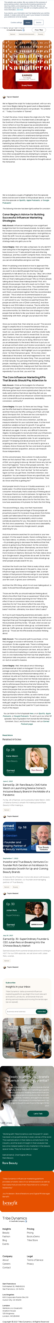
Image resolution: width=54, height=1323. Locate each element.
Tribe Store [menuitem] (32, 1240)
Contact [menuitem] (7, 1267)
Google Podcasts (21, 716)
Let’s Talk (38, 1113)
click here (20, 10)
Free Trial (39, 30)
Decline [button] (38, 22)
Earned (12, 34)
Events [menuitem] (6, 1244)
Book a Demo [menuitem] (33, 1236)
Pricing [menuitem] (30, 1232)
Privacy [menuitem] (30, 1263)
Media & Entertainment (26, 34)
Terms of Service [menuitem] (35, 1260)
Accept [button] (28, 22)
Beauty (40, 34)
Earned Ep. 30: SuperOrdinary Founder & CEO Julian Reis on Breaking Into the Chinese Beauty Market (26, 942)
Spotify (22, 200)
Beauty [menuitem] (6, 1232)
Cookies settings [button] (16, 22)
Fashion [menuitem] (6, 1236)
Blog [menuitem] (5, 1240)
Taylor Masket (13, 97)
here (31, 713)
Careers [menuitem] (6, 1263)
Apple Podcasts (33, 200)
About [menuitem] (6, 1260)
